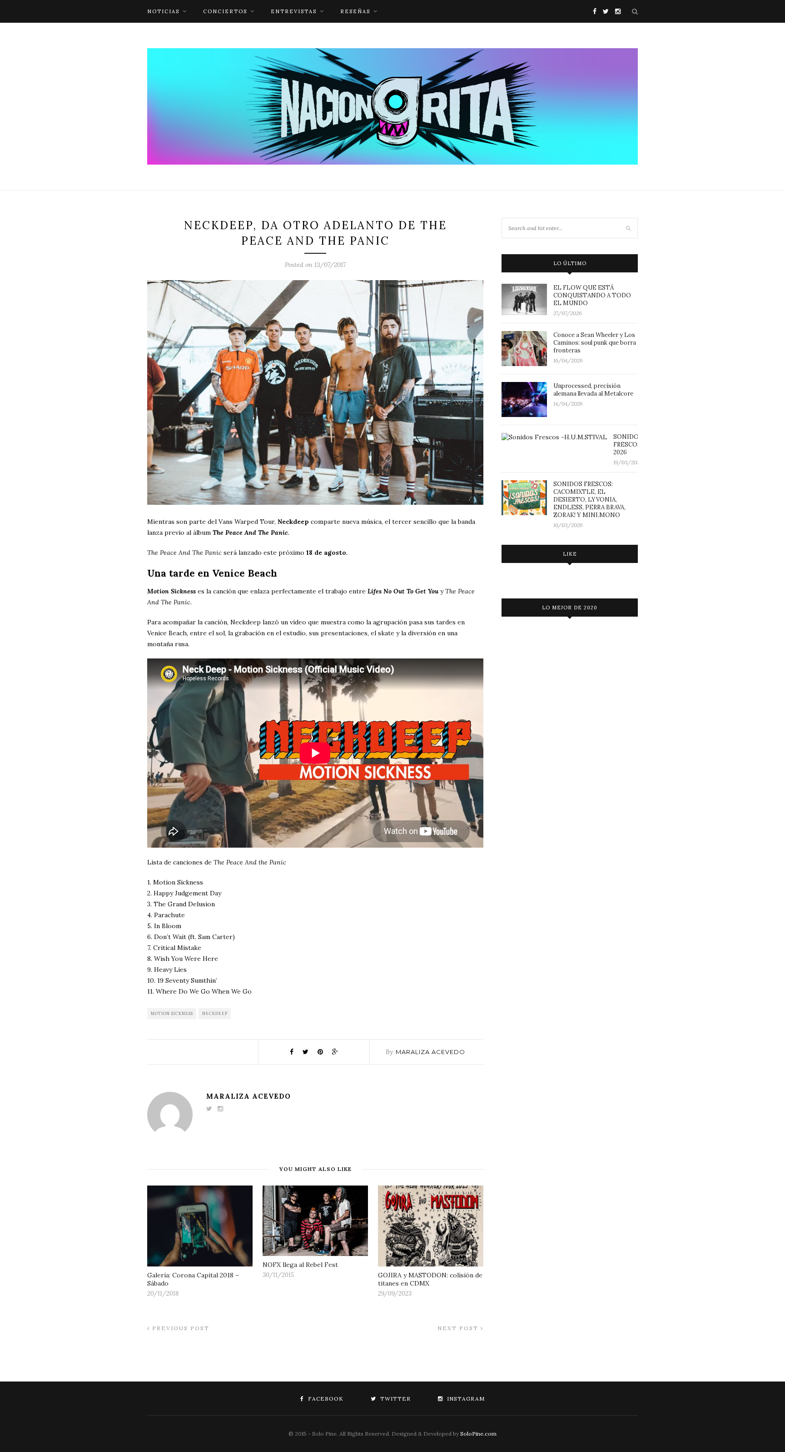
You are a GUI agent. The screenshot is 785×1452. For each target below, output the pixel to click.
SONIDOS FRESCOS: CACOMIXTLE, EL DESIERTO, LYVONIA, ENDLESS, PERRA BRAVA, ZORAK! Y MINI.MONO (589, 499)
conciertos (225, 11)
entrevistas (294, 11)
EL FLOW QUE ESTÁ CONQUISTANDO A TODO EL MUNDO (592, 295)
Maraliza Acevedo (430, 1051)
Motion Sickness (172, 1013)
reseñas (355, 11)
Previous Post (179, 1328)
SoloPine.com (478, 1433)
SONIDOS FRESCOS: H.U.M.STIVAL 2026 (625, 444)
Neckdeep (215, 1013)
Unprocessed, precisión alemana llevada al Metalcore (593, 389)
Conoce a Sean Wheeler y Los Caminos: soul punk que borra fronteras (594, 342)
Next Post (459, 1328)
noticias (163, 11)
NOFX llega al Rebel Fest (300, 1265)
